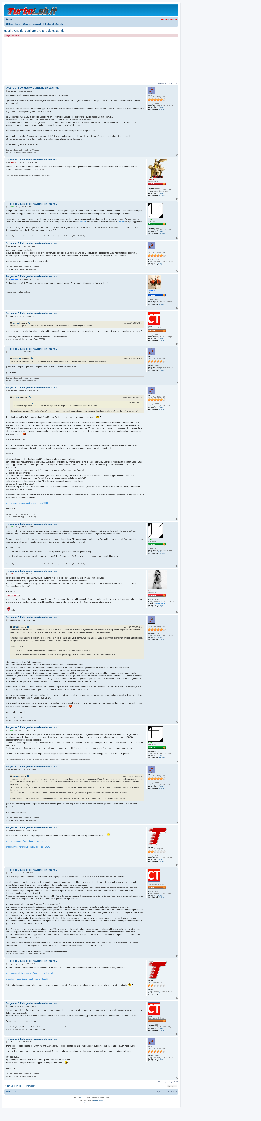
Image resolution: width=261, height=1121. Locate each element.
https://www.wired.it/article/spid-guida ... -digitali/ (27, 979)
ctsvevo (16, 397)
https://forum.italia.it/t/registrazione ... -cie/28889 (27, 503)
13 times (160, 193)
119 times (162, 233)
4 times (161, 861)
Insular (83, 222)
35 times (161, 340)
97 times (160, 232)
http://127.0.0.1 (159, 603)
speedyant (17, 358)
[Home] (32, 10)
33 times (160, 107)
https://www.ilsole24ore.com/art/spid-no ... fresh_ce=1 (29, 973)
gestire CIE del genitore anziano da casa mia (34, 30)
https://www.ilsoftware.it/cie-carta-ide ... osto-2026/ (28, 847)
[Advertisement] (91, 60)
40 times (161, 607)
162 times (162, 195)
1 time (160, 859)
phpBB (82, 1097)
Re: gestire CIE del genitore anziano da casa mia (31, 159)
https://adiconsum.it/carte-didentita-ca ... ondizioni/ (28, 841)
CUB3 (15, 627)
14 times (161, 109)
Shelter (121, 222)
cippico (16, 323)
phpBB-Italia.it (98, 1100)
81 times (160, 605)
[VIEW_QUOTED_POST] (29, 323)
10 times (161, 305)
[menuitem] (9, 19)
